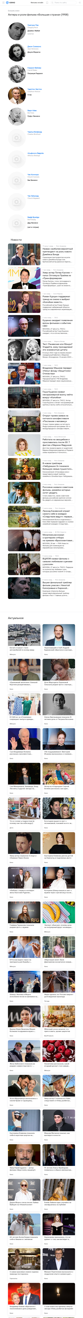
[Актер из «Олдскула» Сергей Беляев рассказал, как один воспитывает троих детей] (59, 779)
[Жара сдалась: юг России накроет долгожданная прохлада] (59, 987)
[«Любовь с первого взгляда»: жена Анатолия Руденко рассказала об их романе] (24, 883)
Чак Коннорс (33, 175)
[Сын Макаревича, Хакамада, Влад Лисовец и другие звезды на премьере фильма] (24, 779)
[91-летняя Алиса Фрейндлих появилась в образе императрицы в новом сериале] (59, 1160)
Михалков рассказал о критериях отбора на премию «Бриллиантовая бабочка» (57, 538)
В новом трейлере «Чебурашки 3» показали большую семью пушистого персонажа (57, 466)
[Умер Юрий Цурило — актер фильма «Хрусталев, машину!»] (24, 1160)
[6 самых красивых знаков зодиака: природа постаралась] (24, 1264)
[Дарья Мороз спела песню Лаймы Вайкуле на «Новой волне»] (24, 1195)
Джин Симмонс (34, 47)
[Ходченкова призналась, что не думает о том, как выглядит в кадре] (59, 1230)
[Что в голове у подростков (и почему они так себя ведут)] (24, 814)
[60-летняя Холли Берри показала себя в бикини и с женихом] (24, 1230)
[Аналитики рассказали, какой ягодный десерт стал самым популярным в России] (59, 1056)
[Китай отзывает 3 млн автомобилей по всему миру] (24, 640)
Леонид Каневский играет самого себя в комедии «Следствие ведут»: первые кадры (57, 514)
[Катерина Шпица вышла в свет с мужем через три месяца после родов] (59, 883)
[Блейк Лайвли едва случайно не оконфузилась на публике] (59, 1195)
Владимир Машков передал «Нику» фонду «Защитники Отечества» (57, 371)
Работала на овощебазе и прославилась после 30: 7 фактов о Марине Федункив (57, 442)
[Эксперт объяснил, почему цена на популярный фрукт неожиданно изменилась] (59, 918)
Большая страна (13, 10)
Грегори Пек (33, 25)
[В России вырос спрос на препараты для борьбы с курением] (24, 952)
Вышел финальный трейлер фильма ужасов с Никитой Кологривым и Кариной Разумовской (57, 585)
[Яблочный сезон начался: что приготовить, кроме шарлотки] (59, 1022)
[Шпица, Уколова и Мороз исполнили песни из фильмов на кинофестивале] (24, 987)
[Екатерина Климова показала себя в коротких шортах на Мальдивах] (24, 1126)
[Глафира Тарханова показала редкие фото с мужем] (24, 918)
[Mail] (7, 2)
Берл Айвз (32, 111)
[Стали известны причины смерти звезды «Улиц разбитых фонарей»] (59, 1299)
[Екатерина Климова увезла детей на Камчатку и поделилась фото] (59, 848)
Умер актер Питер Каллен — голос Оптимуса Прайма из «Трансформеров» (57, 276)
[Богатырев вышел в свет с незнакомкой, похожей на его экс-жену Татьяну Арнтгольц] (59, 814)
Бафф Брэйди (33, 217)
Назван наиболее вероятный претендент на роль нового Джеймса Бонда (58, 252)
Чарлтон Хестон (35, 89)
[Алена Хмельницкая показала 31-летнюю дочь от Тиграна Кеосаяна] (59, 710)
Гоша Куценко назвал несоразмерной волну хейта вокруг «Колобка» (58, 395)
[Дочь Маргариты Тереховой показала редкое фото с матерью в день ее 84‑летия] (59, 675)
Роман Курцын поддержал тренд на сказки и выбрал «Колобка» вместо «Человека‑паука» (56, 299)
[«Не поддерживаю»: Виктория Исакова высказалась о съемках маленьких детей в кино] (59, 744)
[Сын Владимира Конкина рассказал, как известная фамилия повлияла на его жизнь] (24, 744)
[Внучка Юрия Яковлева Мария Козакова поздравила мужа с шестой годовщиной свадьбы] (24, 1022)
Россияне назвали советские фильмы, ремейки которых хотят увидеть (58, 490)
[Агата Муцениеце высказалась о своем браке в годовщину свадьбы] (24, 1091)
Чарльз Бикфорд (35, 132)
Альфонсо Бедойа (36, 153)
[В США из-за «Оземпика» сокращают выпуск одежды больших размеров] (24, 710)
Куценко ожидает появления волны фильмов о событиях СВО (58, 323)
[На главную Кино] (12, 2)
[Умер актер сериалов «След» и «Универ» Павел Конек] (24, 848)
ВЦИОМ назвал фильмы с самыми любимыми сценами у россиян (57, 562)
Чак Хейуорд (33, 196)
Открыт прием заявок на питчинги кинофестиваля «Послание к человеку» (56, 419)
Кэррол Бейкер (34, 68)
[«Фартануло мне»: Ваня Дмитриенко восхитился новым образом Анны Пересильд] (59, 952)
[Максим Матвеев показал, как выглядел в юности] (59, 1126)
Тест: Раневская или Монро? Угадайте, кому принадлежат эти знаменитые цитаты (58, 347)
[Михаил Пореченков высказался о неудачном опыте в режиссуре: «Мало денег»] (59, 1264)
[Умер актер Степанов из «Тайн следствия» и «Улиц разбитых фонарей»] (59, 1091)
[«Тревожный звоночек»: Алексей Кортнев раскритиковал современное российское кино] (24, 675)
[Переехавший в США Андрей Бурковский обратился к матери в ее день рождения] (59, 640)
